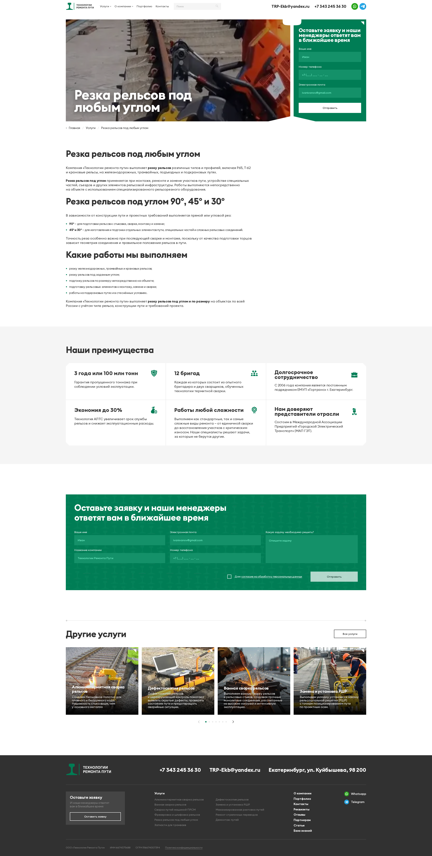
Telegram (357, 802)
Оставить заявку (95, 816)
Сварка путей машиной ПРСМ (175, 809)
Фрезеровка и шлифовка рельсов (177, 814)
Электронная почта (312, 84)
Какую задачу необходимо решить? (290, 532)
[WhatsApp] (354, 6)
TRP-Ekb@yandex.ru (290, 6)
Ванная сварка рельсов (170, 804)
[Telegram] (362, 6)
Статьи (299, 825)
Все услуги (350, 634)
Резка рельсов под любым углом (176, 819)
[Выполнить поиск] (217, 6)
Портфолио (144, 6)
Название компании (88, 550)
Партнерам (302, 820)
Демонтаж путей (227, 819)
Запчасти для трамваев (170, 825)
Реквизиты (301, 809)
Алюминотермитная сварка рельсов (179, 799)
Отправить (330, 108)
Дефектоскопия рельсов (232, 799)
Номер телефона (310, 66)
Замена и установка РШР (233, 804)
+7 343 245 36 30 (330, 6)
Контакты (162, 6)
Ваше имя (305, 48)
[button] (206, 721)
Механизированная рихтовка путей (240, 809)
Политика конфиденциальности (183, 847)
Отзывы (299, 815)
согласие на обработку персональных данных (271, 576)
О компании (123, 6)
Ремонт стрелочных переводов (237, 814)
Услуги (104, 6)
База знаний (303, 831)
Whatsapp (358, 794)
